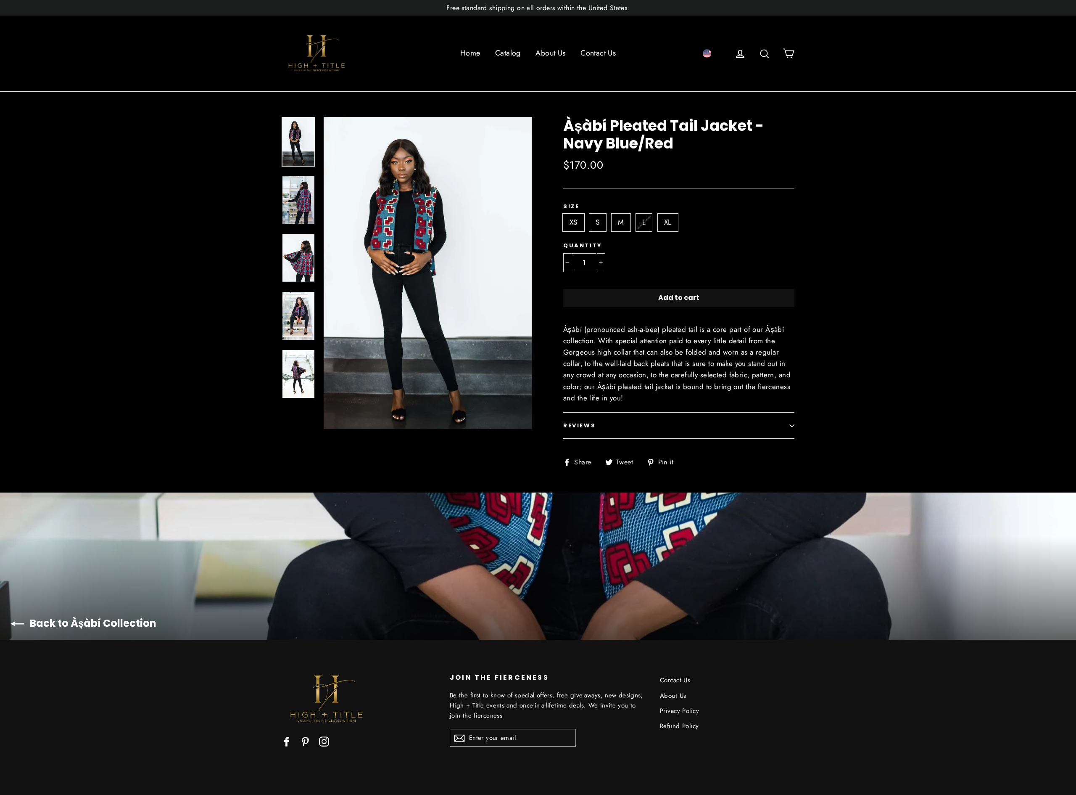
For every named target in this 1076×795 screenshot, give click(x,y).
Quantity (582, 245)
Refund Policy (679, 726)
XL (668, 222)
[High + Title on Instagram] (324, 741)
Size (571, 206)
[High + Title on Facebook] (287, 741)
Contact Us (598, 53)
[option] (428, 273)
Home (470, 53)
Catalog (508, 53)
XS (574, 222)
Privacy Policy (679, 711)
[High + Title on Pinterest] (305, 741)
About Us (550, 53)
